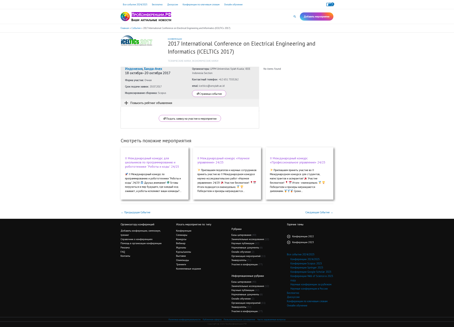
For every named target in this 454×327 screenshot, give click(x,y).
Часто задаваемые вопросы (271, 319)
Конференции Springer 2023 (306, 267)
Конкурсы (181, 239)
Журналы (181, 247)
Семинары (181, 235)
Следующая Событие (319, 212)
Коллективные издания (188, 268)
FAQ (123, 251)
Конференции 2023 (303, 242)
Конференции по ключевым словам (201, 4)
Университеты (238, 260)
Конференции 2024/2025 (305, 259)
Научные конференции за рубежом (310, 284)
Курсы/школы (183, 251)
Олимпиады (182, 260)
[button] (294, 16)
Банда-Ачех (153, 68)
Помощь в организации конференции (141, 243)
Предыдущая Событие (135, 212)
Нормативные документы (245, 247)
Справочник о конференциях (137, 239)
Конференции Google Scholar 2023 (310, 271)
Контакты (125, 255)
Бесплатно (157, 4)
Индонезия (134, 68)
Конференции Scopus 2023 (306, 263)
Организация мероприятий (246, 256)
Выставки (181, 255)
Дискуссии (172, 4)
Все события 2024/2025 (135, 4)
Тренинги (181, 264)
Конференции (175, 39)
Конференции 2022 (303, 236)
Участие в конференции (244, 264)
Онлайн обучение (233, 4)
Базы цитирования (241, 235)
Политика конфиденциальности (184, 319)
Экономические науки (205, 60)
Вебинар (181, 243)
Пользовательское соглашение (239, 319)
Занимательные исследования (247, 239)
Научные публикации (242, 243)
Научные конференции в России (309, 288)
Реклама (125, 247)
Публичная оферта (212, 319)
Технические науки (179, 60)
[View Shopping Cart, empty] (329, 4)
